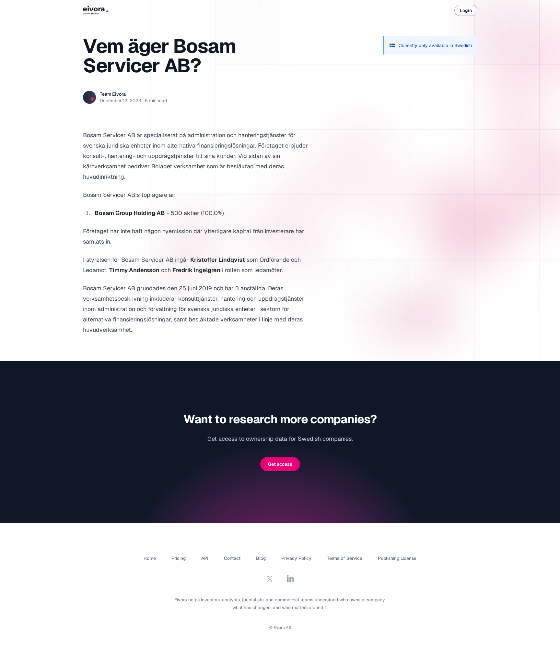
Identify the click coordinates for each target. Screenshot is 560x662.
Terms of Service (344, 558)
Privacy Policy (296, 558)
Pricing (178, 558)
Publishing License (397, 558)
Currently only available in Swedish (435, 45)
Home (150, 558)
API (204, 558)
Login (466, 10)
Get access (280, 464)
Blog (261, 558)
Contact (232, 558)
